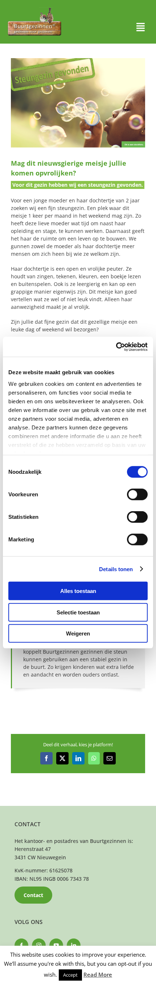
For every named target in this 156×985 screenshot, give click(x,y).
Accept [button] (70, 975)
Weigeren (78, 633)
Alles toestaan (78, 591)
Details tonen (116, 569)
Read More (97, 974)
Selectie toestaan (78, 612)
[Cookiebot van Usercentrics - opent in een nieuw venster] (116, 346)
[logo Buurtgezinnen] (34, 9)
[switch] (137, 494)
